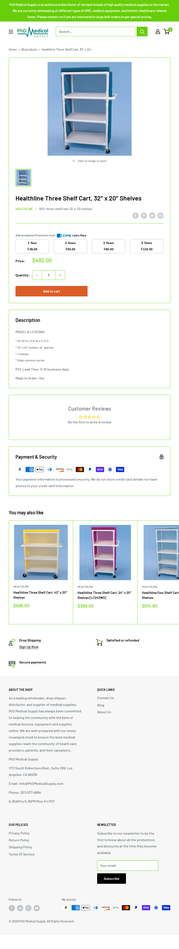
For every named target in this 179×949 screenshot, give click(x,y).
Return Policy (19, 840)
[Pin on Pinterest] (144, 215)
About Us (104, 712)
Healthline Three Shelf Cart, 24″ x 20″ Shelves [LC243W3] (104, 595)
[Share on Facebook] (136, 215)
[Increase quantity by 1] (60, 275)
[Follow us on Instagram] (28, 908)
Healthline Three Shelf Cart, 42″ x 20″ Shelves (40, 594)
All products (29, 49)
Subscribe (111, 878)
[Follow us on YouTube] (37, 908)
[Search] (142, 31)
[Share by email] (160, 215)
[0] (166, 31)
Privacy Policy (19, 833)
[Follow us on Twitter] (20, 908)
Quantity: (22, 275)
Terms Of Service (22, 854)
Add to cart (51, 291)
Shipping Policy (20, 847)
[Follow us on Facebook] (12, 908)
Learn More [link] (79, 235)
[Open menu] (11, 31)
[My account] (158, 31)
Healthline (24, 209)
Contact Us (105, 698)
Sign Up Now (28, 647)
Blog (100, 705)
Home (13, 49)
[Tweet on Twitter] (152, 215)
